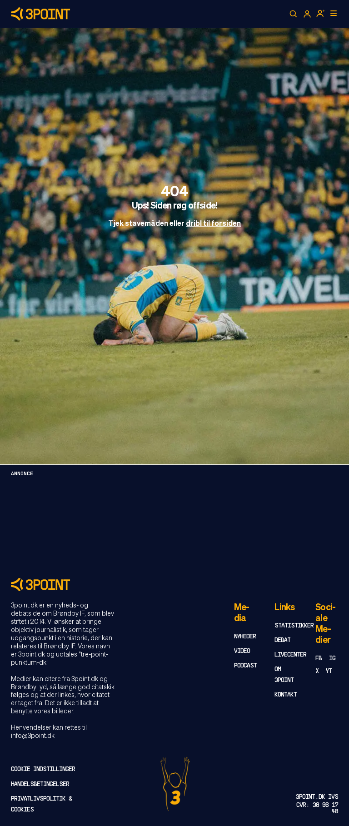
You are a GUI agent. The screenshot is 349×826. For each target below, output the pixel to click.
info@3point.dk (33, 736)
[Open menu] (333, 13)
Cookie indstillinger (43, 769)
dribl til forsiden (213, 224)
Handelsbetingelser (40, 784)
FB (318, 659)
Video (242, 651)
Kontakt (285, 695)
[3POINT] (174, 584)
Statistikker (294, 626)
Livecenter (290, 655)
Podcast (245, 666)
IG (332, 659)
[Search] (293, 14)
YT (329, 671)
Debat (282, 640)
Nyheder (245, 637)
